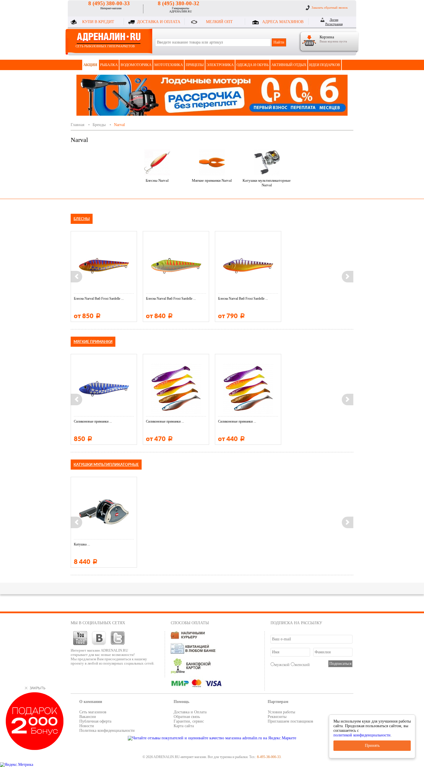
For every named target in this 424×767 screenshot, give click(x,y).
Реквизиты (277, 717)
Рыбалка (109, 65)
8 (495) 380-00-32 (178, 3)
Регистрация (334, 24)
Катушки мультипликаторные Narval (267, 182)
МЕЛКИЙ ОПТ (219, 22)
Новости (86, 726)
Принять (372, 745)
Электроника (220, 65)
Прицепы (195, 65)
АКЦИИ (90, 65)
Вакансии (87, 717)
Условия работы (281, 712)
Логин (334, 19)
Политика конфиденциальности (107, 730)
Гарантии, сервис (189, 721)
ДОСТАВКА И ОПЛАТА (158, 22)
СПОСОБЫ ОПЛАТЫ (190, 623)
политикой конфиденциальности (362, 735)
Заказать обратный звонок (330, 7)
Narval (119, 125)
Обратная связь (187, 717)
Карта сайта (184, 726)
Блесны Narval (157, 180)
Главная (77, 125)
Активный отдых (288, 65)
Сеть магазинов (92, 712)
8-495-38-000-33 (269, 757)
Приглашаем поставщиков (290, 721)
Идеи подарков (324, 65)
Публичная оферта (95, 721)
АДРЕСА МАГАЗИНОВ (282, 22)
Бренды (99, 125)
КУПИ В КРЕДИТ (98, 22)
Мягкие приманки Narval (212, 180)
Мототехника (168, 65)
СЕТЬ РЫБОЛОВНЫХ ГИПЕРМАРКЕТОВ (105, 46)
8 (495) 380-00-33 (109, 3)
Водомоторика (136, 65)
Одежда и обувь (253, 65)
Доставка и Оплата (190, 712)
